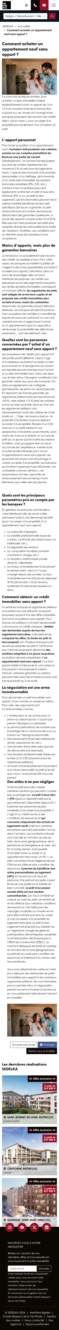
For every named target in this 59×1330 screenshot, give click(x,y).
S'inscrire (44, 1268)
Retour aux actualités (42, 1051)
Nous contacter (34, 1320)
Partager (49, 1044)
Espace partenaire (37, 1324)
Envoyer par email (23, 1044)
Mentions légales (40, 1312)
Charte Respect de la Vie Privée (22, 1316)
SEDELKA (8, 26)
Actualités (24, 26)
